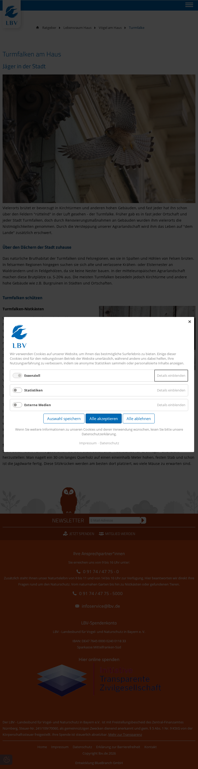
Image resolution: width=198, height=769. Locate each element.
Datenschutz (109, 443)
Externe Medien (37, 405)
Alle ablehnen (139, 418)
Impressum (88, 443)
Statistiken (33, 390)
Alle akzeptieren (103, 418)
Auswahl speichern (64, 418)
